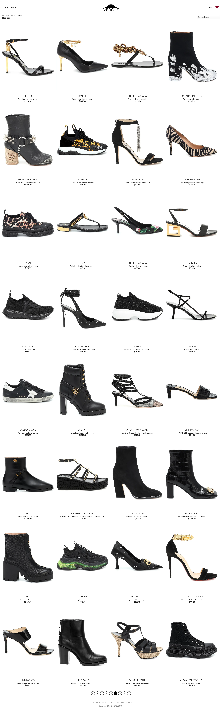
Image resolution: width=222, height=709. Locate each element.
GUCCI (28, 513)
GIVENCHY (191, 263)
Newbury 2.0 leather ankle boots (82, 683)
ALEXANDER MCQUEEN (192, 680)
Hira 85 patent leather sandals (28, 683)
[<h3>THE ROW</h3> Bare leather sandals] (192, 307)
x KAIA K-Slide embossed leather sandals (192, 433)
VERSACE (82, 179)
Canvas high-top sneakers (191, 683)
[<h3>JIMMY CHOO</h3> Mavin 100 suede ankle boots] (137, 474)
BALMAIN (82, 263)
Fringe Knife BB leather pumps (137, 600)
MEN (6, 7)
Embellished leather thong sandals (82, 266)
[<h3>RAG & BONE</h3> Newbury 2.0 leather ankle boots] (82, 641)
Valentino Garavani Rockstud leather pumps (137, 433)
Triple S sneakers (82, 600)
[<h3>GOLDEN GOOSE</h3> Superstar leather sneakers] (28, 390)
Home (4, 15)
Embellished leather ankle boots (82, 433)
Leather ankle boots (27, 600)
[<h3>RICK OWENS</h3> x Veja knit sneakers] (28, 307)
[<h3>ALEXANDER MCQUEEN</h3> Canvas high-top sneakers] (192, 641)
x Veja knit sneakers (28, 349)
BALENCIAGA (191, 513)
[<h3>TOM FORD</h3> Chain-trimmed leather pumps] (82, 56)
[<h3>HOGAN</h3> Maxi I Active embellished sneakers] (137, 307)
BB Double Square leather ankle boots (192, 516)
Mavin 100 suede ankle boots (137, 516)
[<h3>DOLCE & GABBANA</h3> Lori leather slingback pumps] (137, 223)
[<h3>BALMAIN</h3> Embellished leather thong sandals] (82, 223)
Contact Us (119, 702)
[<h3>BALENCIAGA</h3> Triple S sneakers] (82, 557)
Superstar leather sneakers (28, 433)
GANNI (28, 263)
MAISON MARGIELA (192, 96)
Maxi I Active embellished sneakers (137, 349)
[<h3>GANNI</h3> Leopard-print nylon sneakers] (28, 223)
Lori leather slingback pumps (137, 266)
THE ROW (192, 346)
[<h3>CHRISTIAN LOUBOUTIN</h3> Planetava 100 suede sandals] (192, 557)
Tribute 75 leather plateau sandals (137, 683)
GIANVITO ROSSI (192, 179)
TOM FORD (27, 96)
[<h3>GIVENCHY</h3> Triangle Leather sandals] (192, 223)
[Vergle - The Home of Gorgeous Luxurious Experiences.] (111, 7)
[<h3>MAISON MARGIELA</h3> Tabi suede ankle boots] (192, 56)
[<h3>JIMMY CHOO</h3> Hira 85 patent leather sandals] (28, 641)
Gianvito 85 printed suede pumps (192, 183)
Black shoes (11, 15)
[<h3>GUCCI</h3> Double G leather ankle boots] (28, 474)
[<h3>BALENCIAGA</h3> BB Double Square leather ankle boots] (192, 474)
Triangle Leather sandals (192, 266)
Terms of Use (95, 702)
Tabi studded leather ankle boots (28, 183)
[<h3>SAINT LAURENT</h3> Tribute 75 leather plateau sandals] (137, 641)
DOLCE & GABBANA (137, 96)
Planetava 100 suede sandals (191, 600)
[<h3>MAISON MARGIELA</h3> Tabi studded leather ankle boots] (28, 140)
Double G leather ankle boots (28, 516)
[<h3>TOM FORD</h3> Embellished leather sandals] (28, 56)
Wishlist (129, 702)
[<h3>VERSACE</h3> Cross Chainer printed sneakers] (82, 140)
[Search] (2, 7)
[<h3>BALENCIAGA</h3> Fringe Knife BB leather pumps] (137, 557)
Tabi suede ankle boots (191, 99)
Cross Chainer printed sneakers (82, 183)
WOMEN (13, 7)
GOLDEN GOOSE (28, 430)
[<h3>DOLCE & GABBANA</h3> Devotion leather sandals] (137, 56)
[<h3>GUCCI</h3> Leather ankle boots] (28, 557)
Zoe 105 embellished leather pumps (82, 349)
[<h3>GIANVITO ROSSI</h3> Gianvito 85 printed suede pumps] (192, 140)
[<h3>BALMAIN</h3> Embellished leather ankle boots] (82, 390)
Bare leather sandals (191, 349)
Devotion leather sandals (137, 99)
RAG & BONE (82, 680)
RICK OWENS (28, 346)
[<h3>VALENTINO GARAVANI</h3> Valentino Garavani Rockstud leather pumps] (137, 390)
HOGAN (137, 346)
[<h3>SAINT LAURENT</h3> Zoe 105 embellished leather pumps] (82, 307)
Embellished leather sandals (28, 99)
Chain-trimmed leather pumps (82, 99)
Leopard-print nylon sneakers (28, 266)
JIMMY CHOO (137, 179)
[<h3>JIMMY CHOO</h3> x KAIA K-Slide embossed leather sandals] (192, 390)
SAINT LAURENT (83, 346)
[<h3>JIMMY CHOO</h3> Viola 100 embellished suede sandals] (137, 140)
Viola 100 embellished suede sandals (137, 183)
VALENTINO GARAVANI (137, 430)
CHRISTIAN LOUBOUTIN (192, 596)
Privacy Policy (107, 702)
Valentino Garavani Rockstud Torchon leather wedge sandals (82, 516)
